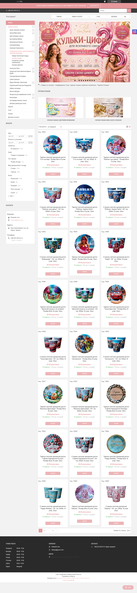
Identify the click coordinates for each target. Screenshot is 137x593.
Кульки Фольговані (15, 33)
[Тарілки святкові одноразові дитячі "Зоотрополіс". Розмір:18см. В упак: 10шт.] (84, 344)
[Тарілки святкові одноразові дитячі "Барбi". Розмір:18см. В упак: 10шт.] (84, 244)
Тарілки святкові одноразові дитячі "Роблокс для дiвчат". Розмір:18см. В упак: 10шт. (116, 159)
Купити (53, 174)
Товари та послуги (47, 85)
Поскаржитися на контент (64, 578)
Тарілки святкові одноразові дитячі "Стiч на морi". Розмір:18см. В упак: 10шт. (53, 159)
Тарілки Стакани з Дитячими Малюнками (61, 120)
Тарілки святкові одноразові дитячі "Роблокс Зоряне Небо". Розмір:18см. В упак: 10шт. (84, 209)
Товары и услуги (77, 17)
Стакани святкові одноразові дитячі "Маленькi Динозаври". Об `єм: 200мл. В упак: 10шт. (84, 409)
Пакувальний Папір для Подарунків (20, 85)
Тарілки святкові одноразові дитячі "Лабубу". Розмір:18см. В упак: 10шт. (84, 507)
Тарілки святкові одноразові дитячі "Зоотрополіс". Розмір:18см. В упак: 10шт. (85, 359)
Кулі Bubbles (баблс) (16, 39)
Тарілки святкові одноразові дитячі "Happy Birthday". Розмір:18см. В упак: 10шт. (116, 459)
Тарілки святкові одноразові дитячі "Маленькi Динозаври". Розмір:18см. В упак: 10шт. (53, 409)
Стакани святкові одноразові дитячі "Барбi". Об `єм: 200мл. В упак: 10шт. (116, 259)
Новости (10, 107)
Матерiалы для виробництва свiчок (20, 94)
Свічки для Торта (15, 68)
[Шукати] (129, 11)
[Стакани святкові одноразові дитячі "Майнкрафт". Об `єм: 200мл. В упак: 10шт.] (52, 244)
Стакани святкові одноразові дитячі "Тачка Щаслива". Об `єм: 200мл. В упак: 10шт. (53, 359)
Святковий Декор (15, 45)
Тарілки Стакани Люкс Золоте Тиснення (108, 120)
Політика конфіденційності (81, 578)
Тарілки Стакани (17, 58)
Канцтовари (13, 97)
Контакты (114, 17)
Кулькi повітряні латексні (17, 30)
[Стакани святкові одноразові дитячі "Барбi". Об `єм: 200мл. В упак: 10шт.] (116, 244)
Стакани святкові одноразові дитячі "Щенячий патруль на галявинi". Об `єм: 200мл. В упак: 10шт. (84, 309)
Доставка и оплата (13, 117)
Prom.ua (78, 574)
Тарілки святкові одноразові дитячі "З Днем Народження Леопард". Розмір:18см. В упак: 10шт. (116, 409)
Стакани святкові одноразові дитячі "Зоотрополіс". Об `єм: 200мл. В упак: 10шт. (116, 359)
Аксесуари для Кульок (16, 42)
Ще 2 (11, 196)
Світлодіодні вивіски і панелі (18, 100)
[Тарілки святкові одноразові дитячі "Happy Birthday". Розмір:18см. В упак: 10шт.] (116, 443)
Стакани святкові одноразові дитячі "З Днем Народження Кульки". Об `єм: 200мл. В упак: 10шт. (84, 459)
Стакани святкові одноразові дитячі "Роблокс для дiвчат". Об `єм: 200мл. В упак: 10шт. (53, 209)
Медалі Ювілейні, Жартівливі (18, 82)
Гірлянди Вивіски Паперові (18, 76)
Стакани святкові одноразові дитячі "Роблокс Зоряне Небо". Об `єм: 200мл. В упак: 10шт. (116, 209)
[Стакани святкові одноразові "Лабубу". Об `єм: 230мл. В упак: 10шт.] (116, 493)
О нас (98, 17)
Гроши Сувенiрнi (15, 79)
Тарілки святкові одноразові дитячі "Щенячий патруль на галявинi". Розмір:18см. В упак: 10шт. (53, 309)
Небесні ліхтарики (15, 88)
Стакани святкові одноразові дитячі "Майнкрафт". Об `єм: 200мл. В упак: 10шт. (53, 259)
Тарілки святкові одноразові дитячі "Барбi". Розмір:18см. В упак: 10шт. (84, 258)
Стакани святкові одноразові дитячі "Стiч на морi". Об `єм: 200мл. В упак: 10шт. (84, 159)
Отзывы (10, 114)
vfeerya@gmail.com (17, 220)
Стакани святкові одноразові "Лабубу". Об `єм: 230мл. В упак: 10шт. (116, 508)
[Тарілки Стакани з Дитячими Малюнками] (61, 107)
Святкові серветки (17, 65)
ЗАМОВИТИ (94, 6)
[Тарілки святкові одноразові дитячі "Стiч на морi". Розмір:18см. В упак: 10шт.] (52, 144)
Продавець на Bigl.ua (68, 576)
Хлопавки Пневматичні (17, 48)
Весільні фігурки (14, 91)
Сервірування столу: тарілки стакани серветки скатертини (75, 85)
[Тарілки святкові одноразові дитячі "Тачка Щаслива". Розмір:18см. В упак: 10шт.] (116, 294)
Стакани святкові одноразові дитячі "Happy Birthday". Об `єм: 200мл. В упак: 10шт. (53, 508)
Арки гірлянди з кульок (16, 36)
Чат (129, 587)
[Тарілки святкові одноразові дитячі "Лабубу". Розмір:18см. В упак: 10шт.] (84, 493)
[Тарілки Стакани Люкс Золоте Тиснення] (108, 107)
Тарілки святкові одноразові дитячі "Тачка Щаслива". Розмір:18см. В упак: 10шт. (116, 309)
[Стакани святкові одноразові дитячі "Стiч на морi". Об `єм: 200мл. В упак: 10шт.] (84, 144)
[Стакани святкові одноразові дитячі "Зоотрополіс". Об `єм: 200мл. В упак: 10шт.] (116, 344)
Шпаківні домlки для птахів (18, 103)
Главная (59, 17)
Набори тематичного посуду (20, 56)
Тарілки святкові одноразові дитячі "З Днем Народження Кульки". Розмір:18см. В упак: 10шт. (53, 459)
